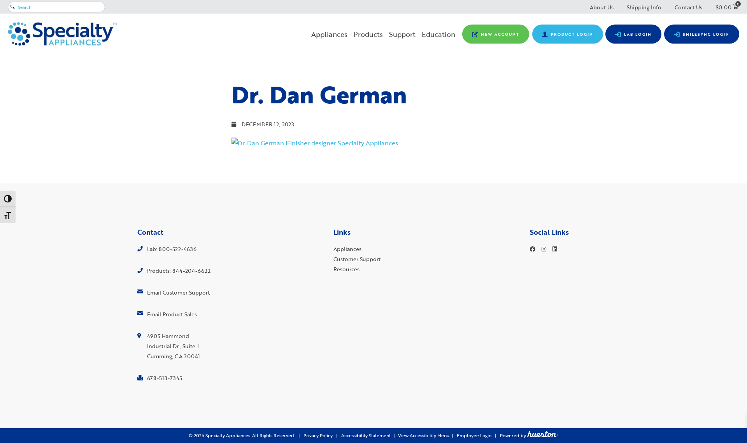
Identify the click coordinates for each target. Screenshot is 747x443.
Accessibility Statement (366, 435)
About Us (602, 7)
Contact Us (688, 7)
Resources (346, 269)
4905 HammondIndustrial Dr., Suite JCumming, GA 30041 (173, 346)
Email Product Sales (172, 314)
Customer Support (357, 259)
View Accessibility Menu (423, 435)
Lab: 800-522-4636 (171, 249)
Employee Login (474, 435)
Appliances (329, 34)
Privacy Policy (318, 435)
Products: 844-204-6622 (178, 270)
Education (438, 34)
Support (402, 34)
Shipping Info (644, 7)
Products (368, 34)
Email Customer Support (178, 292)
